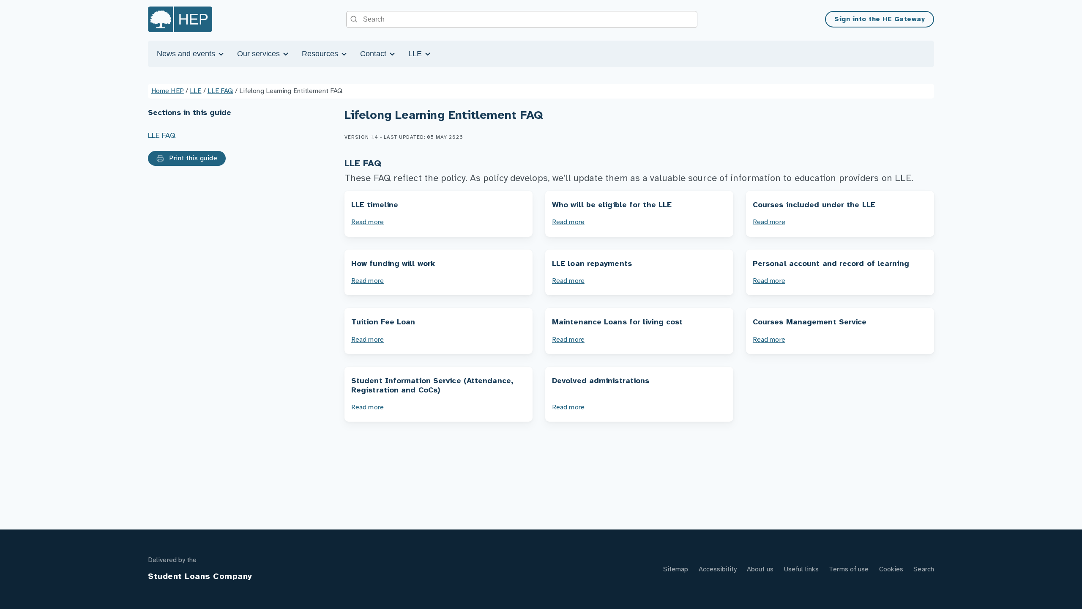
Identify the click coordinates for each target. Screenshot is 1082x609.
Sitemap (676, 569)
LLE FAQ (220, 91)
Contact (374, 53)
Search (923, 569)
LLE (416, 53)
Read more (367, 222)
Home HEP (167, 91)
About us (760, 569)
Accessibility (718, 569)
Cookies (891, 569)
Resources (321, 53)
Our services (259, 53)
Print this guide (192, 158)
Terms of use (849, 569)
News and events (187, 53)
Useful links (801, 569)
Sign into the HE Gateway (879, 19)
